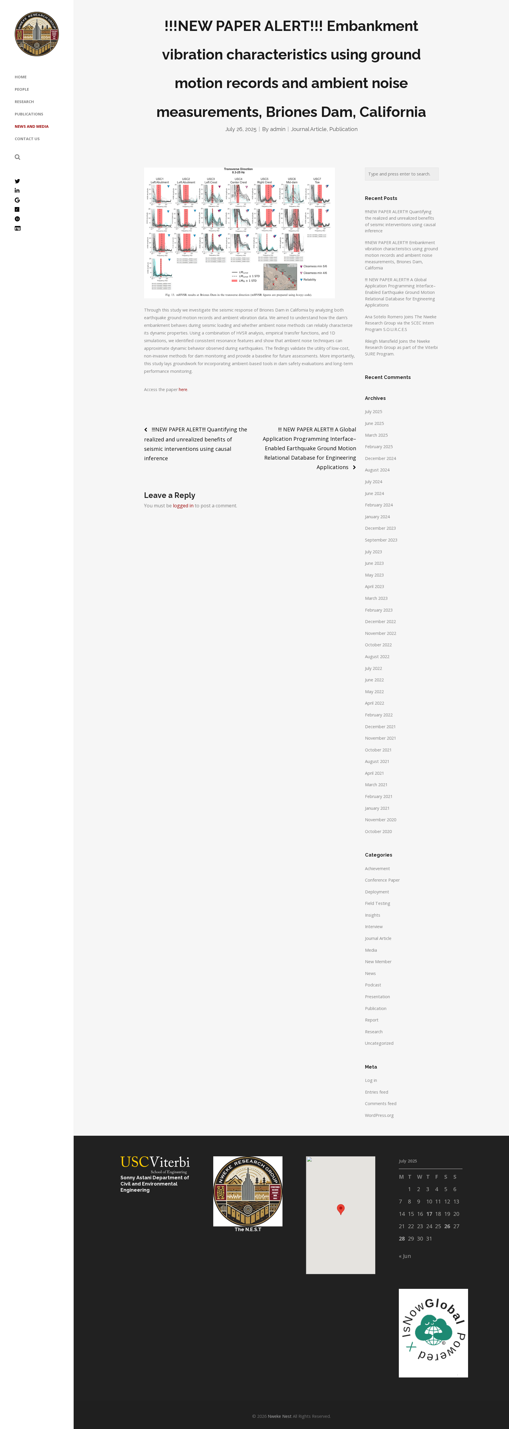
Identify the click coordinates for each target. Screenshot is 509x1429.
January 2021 (377, 808)
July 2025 (373, 411)
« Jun (405, 1255)
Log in (371, 1080)
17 (429, 1213)
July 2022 (373, 668)
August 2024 (377, 470)
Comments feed (380, 1103)
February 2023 (379, 610)
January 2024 (377, 516)
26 (447, 1226)
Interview (374, 926)
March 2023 (376, 598)
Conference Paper (382, 880)
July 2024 (373, 481)
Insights (372, 915)
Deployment (377, 892)
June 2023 (374, 563)
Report (372, 1020)
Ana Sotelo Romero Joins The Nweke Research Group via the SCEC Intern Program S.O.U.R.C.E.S (401, 323)
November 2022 (380, 633)
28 (402, 1238)
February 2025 (379, 446)
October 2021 (378, 750)
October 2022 (378, 645)
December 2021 (380, 726)
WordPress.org (379, 1115)
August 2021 (377, 761)
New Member (378, 961)
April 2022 (374, 703)
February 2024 (379, 505)
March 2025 (376, 435)
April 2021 (374, 773)
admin (277, 129)
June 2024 (374, 493)
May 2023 (374, 575)
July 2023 (373, 551)
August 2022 (377, 656)
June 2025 (374, 423)
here (183, 389)
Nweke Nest (280, 1416)
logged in (183, 505)
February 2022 (379, 715)
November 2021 (380, 738)
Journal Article (309, 129)
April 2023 (374, 586)
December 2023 (380, 528)
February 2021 (379, 796)
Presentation (377, 996)
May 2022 (374, 691)
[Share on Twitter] (147, 407)
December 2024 (380, 458)
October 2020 (378, 831)
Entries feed (376, 1092)
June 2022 (374, 680)
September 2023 (381, 540)
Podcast (373, 985)
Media (371, 950)
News (370, 973)
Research (374, 1031)
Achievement (377, 868)
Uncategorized (379, 1043)
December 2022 (380, 621)
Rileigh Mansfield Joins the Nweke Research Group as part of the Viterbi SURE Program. (401, 347)
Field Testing (377, 903)
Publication (343, 129)
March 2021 (376, 784)
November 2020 (380, 819)
